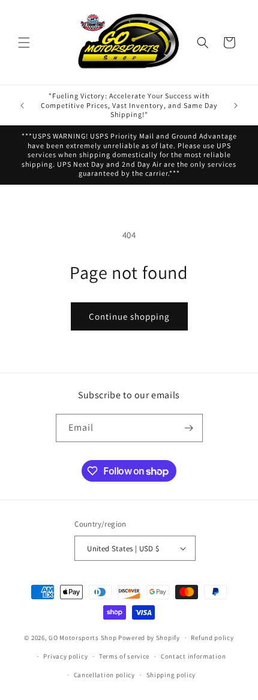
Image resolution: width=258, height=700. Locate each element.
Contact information (193, 656)
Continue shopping (129, 316)
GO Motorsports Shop (82, 637)
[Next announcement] (236, 105)
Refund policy (212, 637)
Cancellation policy (104, 675)
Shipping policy (171, 675)
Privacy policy (65, 656)
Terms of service (124, 656)
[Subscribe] (189, 428)
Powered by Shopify (149, 637)
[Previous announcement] (22, 105)
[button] (24, 42)
